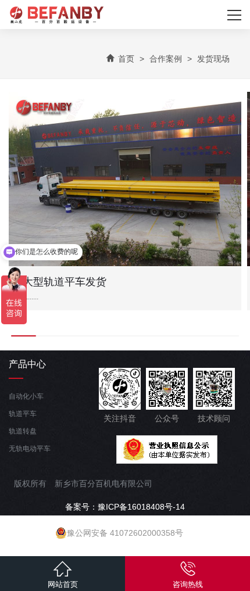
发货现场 (213, 58)
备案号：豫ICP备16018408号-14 (125, 506)
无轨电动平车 (30, 449)
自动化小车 (26, 396)
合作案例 (165, 58)
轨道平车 (23, 414)
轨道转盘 (23, 431)
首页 (126, 58)
